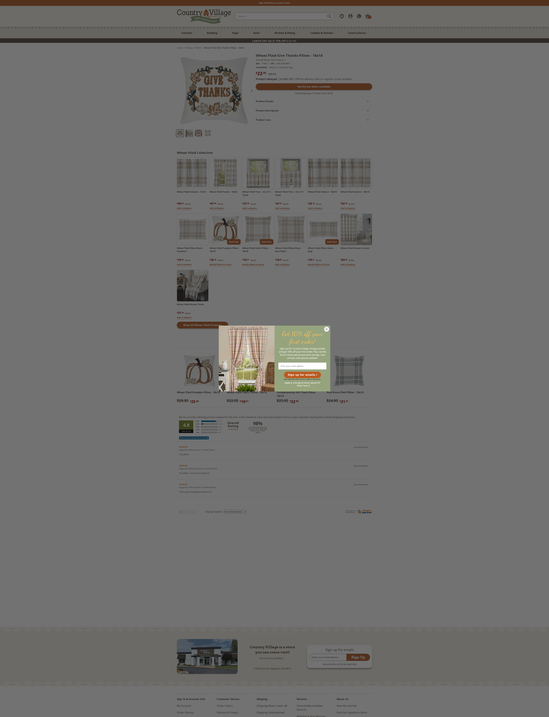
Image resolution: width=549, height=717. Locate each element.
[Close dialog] (326, 329)
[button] (302, 375)
